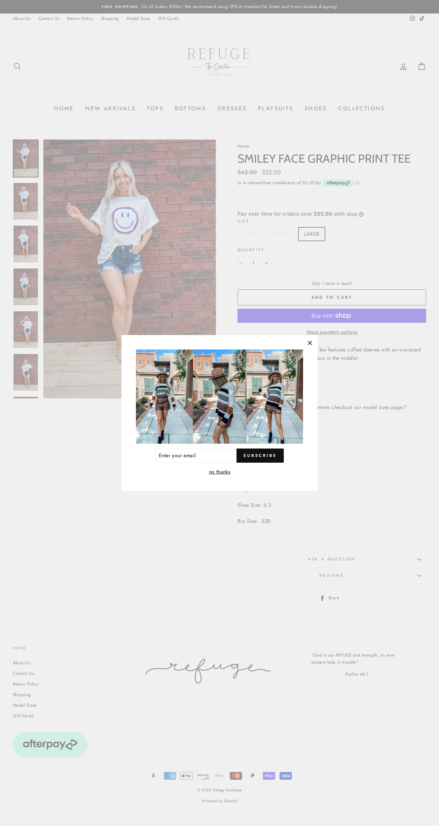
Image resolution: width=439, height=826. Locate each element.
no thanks (219, 472)
